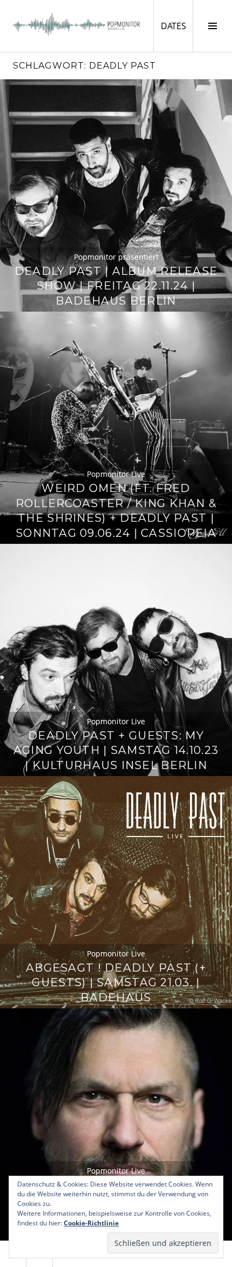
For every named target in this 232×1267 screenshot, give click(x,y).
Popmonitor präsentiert (116, 257)
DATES (177, 25)
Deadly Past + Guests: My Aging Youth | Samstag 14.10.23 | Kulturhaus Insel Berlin (116, 750)
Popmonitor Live (116, 474)
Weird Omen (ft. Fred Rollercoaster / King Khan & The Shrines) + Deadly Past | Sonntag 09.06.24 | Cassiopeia (116, 510)
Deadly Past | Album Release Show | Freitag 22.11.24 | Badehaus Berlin (116, 286)
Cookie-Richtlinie (91, 1223)
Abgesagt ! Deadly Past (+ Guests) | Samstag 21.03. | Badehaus (116, 983)
